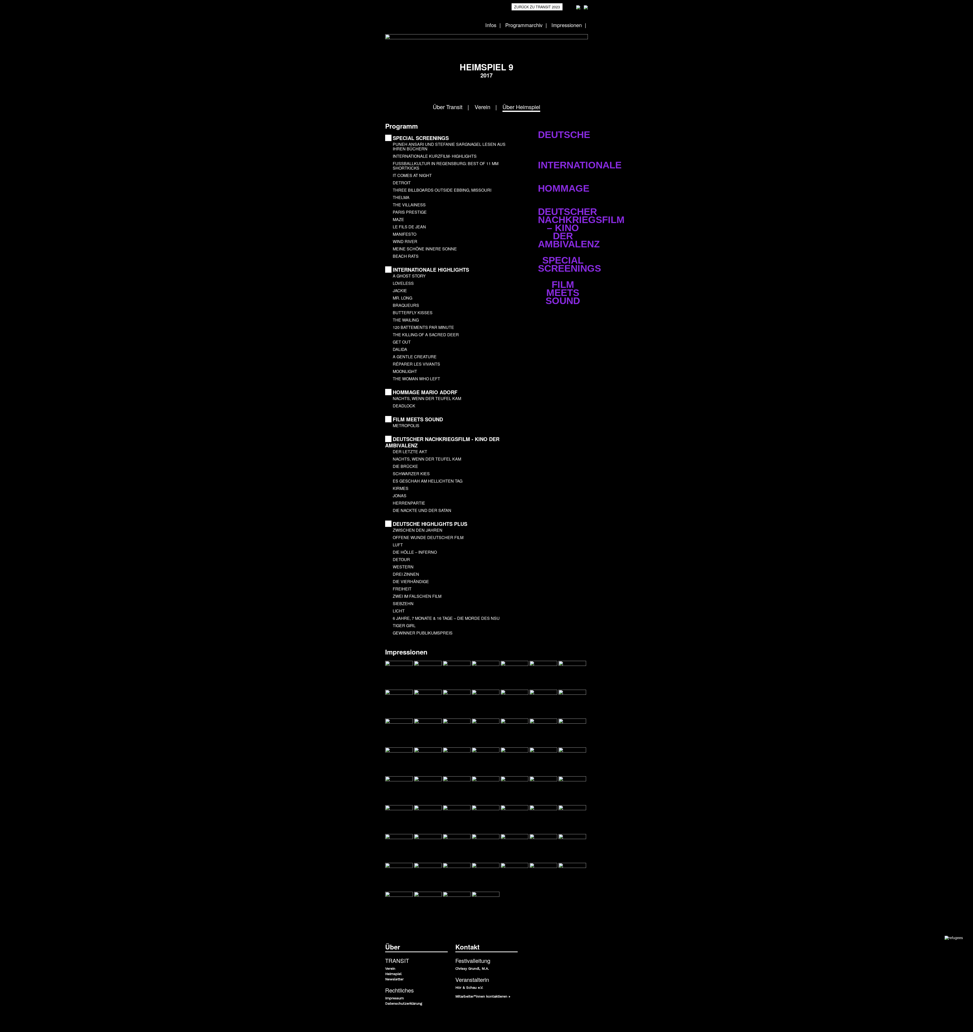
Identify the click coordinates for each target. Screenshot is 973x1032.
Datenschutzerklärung (403, 1003)
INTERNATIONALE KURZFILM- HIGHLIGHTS (435, 156)
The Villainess (410, 205)
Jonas (400, 496)
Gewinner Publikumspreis (423, 633)
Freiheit (403, 589)
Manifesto (405, 234)
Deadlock (404, 406)
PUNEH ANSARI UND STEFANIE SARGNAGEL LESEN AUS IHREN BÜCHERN (449, 146)
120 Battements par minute (424, 327)
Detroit (402, 183)
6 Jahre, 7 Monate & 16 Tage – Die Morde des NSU (447, 618)
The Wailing (406, 320)
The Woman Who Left (417, 379)
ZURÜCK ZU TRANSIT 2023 (537, 6)
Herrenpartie (409, 503)
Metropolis (406, 425)
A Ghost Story (410, 276)
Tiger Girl (405, 625)
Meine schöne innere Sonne (425, 249)
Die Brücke (406, 466)
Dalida (400, 349)
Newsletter (394, 979)
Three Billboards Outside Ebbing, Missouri (442, 190)
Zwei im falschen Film (417, 596)
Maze (399, 219)
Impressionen (566, 25)
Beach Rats (406, 256)
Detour (402, 559)
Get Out (402, 342)
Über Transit (447, 107)
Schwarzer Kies (412, 474)
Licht (399, 611)
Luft (398, 545)
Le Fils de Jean (410, 227)
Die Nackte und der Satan (422, 510)
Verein (482, 107)
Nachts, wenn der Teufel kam (427, 398)
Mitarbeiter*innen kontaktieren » (482, 996)
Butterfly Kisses (413, 312)
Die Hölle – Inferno (415, 552)
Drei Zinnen (406, 574)
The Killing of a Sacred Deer (426, 335)
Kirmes (401, 488)
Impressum (394, 998)
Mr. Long (403, 298)
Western (404, 567)
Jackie (400, 290)
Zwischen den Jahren (418, 530)
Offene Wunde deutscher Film (428, 537)
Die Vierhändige (411, 581)
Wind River (405, 241)
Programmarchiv (523, 25)
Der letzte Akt (410, 451)
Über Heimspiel (521, 107)
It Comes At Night (413, 175)
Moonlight (405, 371)
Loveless (404, 283)
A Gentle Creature (415, 357)
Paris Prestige (410, 212)
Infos (490, 25)
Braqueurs (406, 305)
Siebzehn (404, 603)
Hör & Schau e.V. (469, 987)
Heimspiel (393, 974)
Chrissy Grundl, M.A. (472, 968)
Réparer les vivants (417, 364)
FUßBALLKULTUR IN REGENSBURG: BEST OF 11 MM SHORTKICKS (445, 166)
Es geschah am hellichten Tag (428, 481)
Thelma (401, 197)
